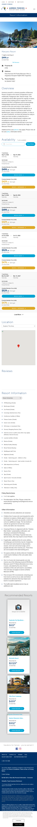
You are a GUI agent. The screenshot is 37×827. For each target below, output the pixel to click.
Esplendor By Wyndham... (16, 620)
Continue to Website (18, 824)
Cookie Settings (18, 820)
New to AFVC (20, 2)
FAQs (26, 754)
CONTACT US (12, 754)
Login (3, 2)
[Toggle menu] (34, 9)
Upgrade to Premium (7, 4)
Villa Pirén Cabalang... (15, 696)
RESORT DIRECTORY (7, 757)
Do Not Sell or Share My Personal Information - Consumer (17, 777)
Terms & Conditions (14, 769)
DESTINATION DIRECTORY (20, 757)
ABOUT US (4, 754)
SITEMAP (20, 754)
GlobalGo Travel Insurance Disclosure (12, 781)
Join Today (11, 2)
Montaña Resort (14, 658)
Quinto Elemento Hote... (16, 718)
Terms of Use (23, 769)
